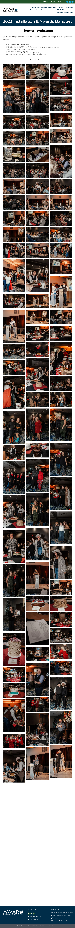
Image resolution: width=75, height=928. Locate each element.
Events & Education (65, 7)
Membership (41, 7)
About (33, 7)
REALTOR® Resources (64, 10)
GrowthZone (55, 925)
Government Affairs (47, 10)
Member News (34, 10)
